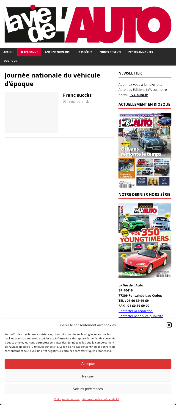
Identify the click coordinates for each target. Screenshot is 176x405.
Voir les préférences (88, 389)
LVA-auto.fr (138, 95)
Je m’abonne (29, 52)
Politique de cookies (67, 399)
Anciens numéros (57, 52)
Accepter (88, 364)
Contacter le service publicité (140, 316)
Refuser (88, 376)
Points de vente (110, 52)
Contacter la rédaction (135, 311)
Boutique (10, 60)
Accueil (8, 52)
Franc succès (77, 95)
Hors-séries (84, 52)
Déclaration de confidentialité (100, 399)
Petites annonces (140, 52)
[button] (169, 325)
